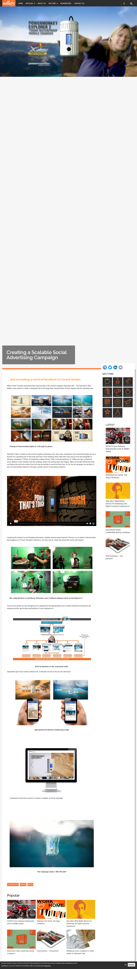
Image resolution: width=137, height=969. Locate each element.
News (30, 884)
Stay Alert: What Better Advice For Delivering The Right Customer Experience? (79, 923)
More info (48, 966)
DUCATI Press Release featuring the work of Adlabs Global (20, 922)
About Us (42, 3)
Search (131, 3)
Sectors (52, 3)
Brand (23, 884)
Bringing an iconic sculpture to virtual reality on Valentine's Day (80, 952)
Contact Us (79, 3)
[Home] (9, 3)
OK (126, 965)
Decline (131, 965)
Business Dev (65, 3)
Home (20, 3)
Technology (13, 884)
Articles (29, 3)
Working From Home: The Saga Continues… (48, 922)
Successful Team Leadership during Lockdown (20, 952)
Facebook (124, 3)
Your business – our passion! (48, 951)
